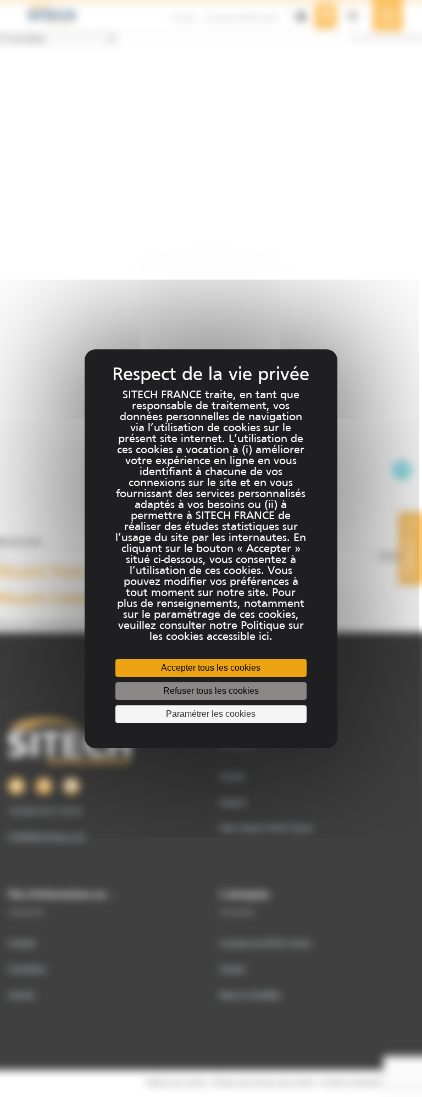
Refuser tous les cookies (211, 690)
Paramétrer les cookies (211, 714)
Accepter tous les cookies (210, 667)
